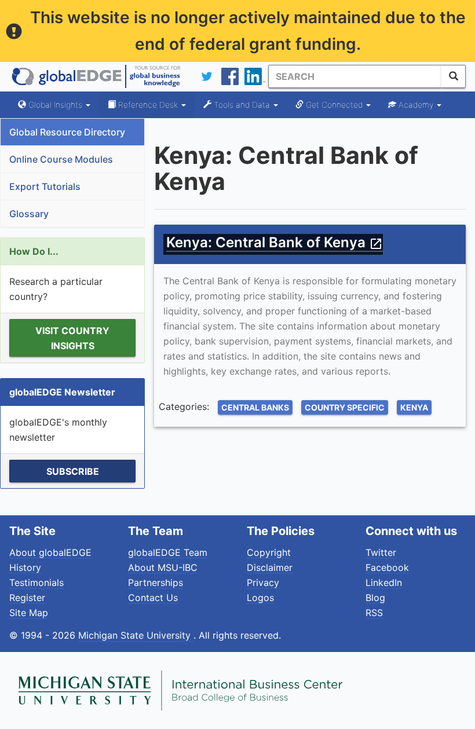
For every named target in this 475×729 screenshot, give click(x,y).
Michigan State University (135, 635)
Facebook (387, 567)
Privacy (263, 582)
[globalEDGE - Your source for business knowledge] (96, 76)
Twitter (381, 552)
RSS (374, 612)
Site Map (28, 612)
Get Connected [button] (334, 104)
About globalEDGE (50, 552)
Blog (375, 597)
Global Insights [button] (55, 104)
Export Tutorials (45, 186)
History (25, 567)
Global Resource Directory (67, 132)
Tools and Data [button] (241, 104)
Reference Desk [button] (148, 104)
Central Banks (255, 407)
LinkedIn (384, 582)
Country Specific (345, 407)
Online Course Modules (61, 159)
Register (27, 597)
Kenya (414, 407)
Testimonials (36, 582)
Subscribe (72, 471)
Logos (260, 597)
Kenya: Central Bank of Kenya (274, 242)
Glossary (29, 213)
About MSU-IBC (163, 567)
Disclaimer (270, 567)
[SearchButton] (453, 76)
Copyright (269, 552)
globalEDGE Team (167, 552)
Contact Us (153, 597)
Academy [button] (416, 104)
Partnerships (155, 582)
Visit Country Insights (72, 338)
